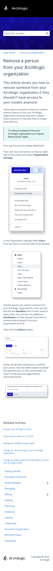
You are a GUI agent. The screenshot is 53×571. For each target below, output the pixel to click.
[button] (47, 483)
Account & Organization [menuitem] (17, 529)
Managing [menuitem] (10, 488)
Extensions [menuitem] (10, 540)
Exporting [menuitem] (10, 505)
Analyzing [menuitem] (10, 511)
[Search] (47, 33)
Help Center (9, 52)
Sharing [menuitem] (9, 517)
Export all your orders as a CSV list (18, 436)
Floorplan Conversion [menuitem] (16, 476)
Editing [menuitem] (8, 494)
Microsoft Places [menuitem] (13, 534)
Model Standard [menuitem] (13, 482)
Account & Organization (32, 52)
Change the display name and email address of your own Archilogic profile (26, 461)
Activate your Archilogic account (17, 429)
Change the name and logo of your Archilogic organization (23, 451)
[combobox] (24, 33)
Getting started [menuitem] (12, 471)
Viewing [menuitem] (9, 500)
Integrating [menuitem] (10, 523)
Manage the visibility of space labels (19, 443)
